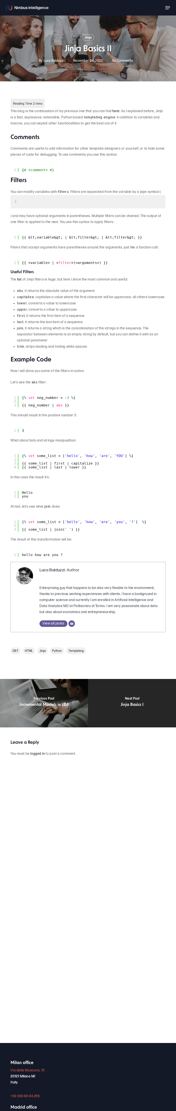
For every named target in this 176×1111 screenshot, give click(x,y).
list (19, 279)
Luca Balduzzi (53, 61)
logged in (37, 754)
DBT (15, 650)
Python (57, 650)
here (115, 111)
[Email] (71, 623)
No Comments (122, 61)
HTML (29, 650)
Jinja (88, 37)
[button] (167, 8)
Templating (76, 650)
